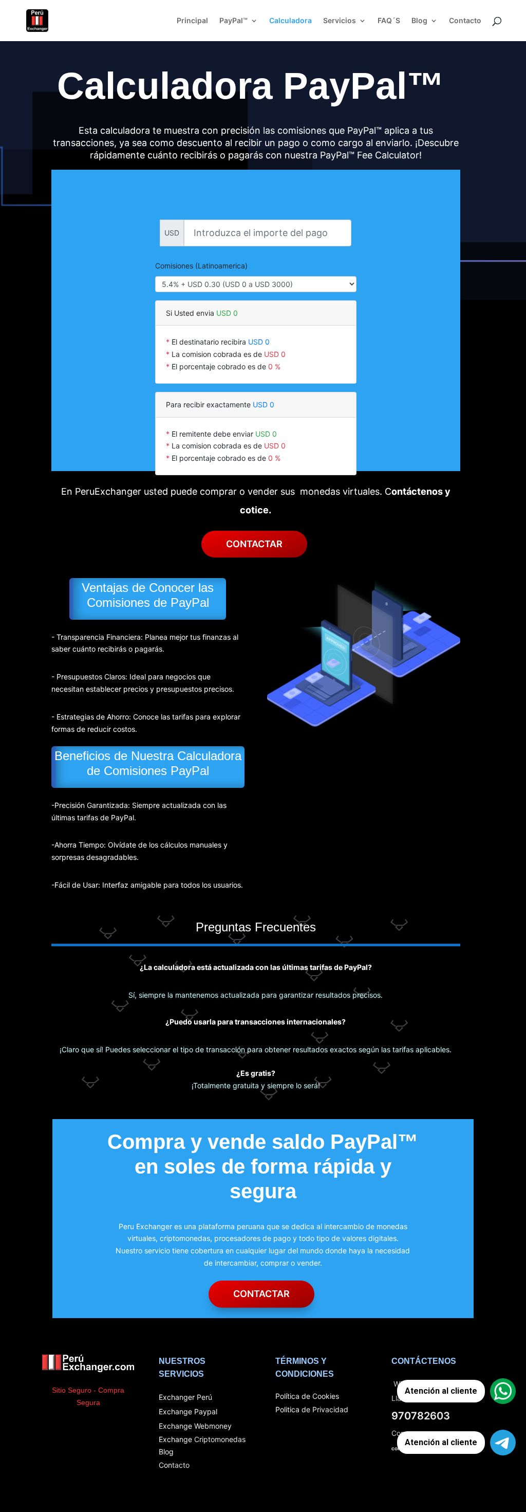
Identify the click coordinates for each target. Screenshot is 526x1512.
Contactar (254, 543)
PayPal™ (233, 21)
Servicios (339, 21)
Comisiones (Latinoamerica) (201, 265)
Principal (192, 21)
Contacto (465, 21)
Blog (419, 21)
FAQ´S (389, 21)
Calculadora (290, 21)
